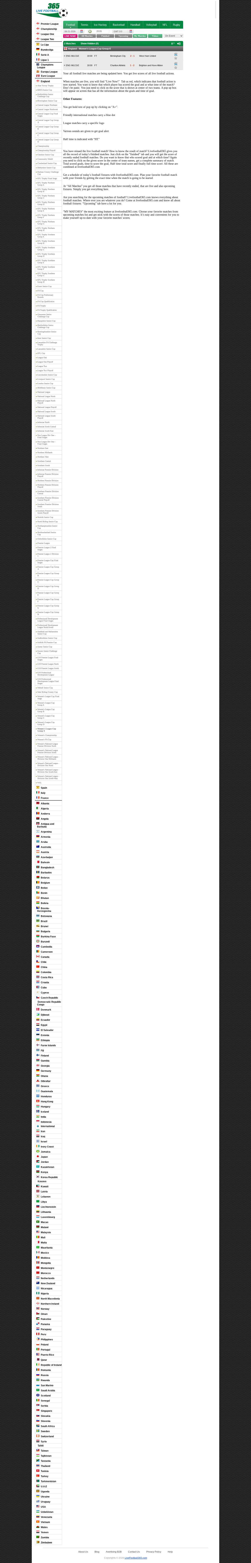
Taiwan (44, 1450)
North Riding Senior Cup (47, 521)
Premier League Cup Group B (48, 574)
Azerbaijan (46, 857)
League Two (47, 39)
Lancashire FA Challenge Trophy (47, 343)
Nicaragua (46, 1288)
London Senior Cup (45, 383)
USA (43, 1507)
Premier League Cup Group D (48, 587)
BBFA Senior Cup (44, 90)
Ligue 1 (44, 60)
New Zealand (47, 1283)
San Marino (46, 1385)
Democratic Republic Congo (49, 1003)
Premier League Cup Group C (48, 581)
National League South (46, 411)
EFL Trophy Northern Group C (46, 197)
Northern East (42, 448)
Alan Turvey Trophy (45, 86)
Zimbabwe (46, 1542)
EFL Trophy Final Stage (47, 178)
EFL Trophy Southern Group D (46, 255)
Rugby (176, 24)
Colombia (45, 972)
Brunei (44, 926)
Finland (44, 1055)
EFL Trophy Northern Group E (46, 210)
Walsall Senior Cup (45, 688)
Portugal (45, 1349)
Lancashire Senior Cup (46, 349)
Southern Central (44, 461)
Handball (135, 24)
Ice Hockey (100, 24)
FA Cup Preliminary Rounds (45, 296)
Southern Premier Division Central (48, 492)
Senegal (45, 1400)
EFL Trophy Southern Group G (46, 274)
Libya (43, 1201)
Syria (43, 1441)
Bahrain (45, 862)
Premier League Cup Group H (48, 613)
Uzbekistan (46, 1512)
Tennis (84, 24)
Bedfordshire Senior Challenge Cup (45, 95)
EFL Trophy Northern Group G (46, 223)
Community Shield (45, 159)
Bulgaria (45, 931)
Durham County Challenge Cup (48, 173)
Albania (44, 803)
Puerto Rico (47, 1354)
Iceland (44, 1111)
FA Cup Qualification (45, 301)
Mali (42, 1237)
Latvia (44, 1191)
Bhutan (44, 898)
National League (43, 392)
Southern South (43, 465)
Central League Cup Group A (48, 121)
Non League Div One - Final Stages (46, 436)
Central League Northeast (47, 105)
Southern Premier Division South (48, 505)
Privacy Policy (153, 1551)
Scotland (45, 1395)
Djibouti (44, 1014)
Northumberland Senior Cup (46, 533)
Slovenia (45, 1421)
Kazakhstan (47, 1167)
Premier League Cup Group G (48, 607)
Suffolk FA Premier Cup (47, 642)
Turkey (44, 1476)
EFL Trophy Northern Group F (46, 216)
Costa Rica (46, 977)
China (43, 967)
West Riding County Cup (47, 692)
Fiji (42, 1050)
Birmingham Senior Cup (47, 101)
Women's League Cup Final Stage (48, 697)
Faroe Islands (48, 1045)
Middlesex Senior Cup (46, 388)
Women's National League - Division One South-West (48, 777)
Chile (43, 962)
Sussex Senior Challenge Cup (47, 652)
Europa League (49, 71)
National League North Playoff (46, 402)
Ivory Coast (47, 1146)
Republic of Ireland (51, 1365)
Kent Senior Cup (44, 338)
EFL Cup (41, 353)
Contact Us (134, 1551)
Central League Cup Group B (48, 128)
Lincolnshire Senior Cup (47, 375)
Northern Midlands (44, 452)
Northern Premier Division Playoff (47, 486)
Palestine (45, 1319)
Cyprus (44, 992)
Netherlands (47, 1278)
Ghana (44, 1076)
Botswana (46, 916)
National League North (46, 396)
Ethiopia (45, 1040)
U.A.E (43, 1486)
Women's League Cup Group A (46, 704)
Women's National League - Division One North (48, 764)
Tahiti (40, 1445)
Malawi (44, 1227)
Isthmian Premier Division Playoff (47, 475)
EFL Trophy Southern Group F (46, 268)
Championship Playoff (46, 150)
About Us (83, 1551)
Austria (44, 852)
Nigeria (44, 1293)
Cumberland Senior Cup (47, 163)
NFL (165, 24)
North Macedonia (50, 1298)
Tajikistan (45, 1456)
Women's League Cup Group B (46, 710)
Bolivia (44, 903)
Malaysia (45, 1232)
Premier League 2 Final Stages (46, 548)
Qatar (43, 1360)
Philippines (46, 1339)
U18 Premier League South (48, 668)
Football (70, 24)
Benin (43, 893)
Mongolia (45, 1263)
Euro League (47, 76)
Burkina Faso (48, 936)
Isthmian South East (45, 431)
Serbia (44, 1405)
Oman (43, 1314)
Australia (45, 847)
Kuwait (44, 1186)
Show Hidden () (90, 43)
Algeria (44, 808)
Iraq (42, 1136)
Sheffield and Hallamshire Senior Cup (47, 633)
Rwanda (45, 1380)
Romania (45, 1370)
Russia (44, 1375)
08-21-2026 (70, 31)
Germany (45, 1071)
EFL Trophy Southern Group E (46, 261)
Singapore (46, 1411)
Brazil (43, 921)
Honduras (46, 1096)
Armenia (45, 837)
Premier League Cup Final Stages (47, 561)
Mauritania (46, 1247)
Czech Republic (49, 997)
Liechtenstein (48, 1207)
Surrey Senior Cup (44, 647)
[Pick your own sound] (175, 54)
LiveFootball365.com (136, 1558)
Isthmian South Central (46, 427)
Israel (43, 1141)
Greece (44, 1086)
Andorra (45, 813)
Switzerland (47, 1436)
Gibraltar (45, 1081)
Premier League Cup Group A (48, 568)
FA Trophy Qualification (47, 310)
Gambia (44, 1060)
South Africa (47, 1426)
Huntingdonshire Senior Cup (46, 333)
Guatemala (46, 1091)
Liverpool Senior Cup (46, 379)
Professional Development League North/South (47, 626)
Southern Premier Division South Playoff (48, 512)
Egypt (43, 1025)
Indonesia (46, 1122)
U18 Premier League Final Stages (47, 658)
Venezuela (46, 1517)
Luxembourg (47, 1217)
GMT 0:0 (118, 31)
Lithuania (45, 1212)
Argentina (46, 831)
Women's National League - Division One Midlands (48, 758)
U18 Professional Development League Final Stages (48, 681)
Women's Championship (47, 735)
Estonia (44, 1035)
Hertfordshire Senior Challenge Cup (45, 326)
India (43, 1117)
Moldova (45, 1258)
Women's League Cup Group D (46, 723)
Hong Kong (46, 1101)
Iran (42, 1131)
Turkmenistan (48, 1481)
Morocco (45, 1273)
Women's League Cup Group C (46, 717)
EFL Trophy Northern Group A (46, 184)
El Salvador (47, 1030)
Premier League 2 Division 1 (48, 555)
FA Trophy (41, 306)
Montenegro (47, 1268)
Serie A (44, 55)
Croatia (44, 982)
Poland (44, 1344)
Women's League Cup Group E (46, 730)
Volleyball (151, 24)
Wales (44, 1527)
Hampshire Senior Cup (46, 321)
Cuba (43, 987)
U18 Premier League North (48, 664)
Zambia (44, 1537)
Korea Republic (49, 1177)
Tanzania (45, 1461)
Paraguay (46, 1329)
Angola (44, 818)
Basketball (119, 24)
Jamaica (45, 1151)
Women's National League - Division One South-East (48, 771)
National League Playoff (46, 407)
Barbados (46, 872)
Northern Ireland (49, 1303)
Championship (48, 29)
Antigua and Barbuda (45, 825)
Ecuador (45, 1020)
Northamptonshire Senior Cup (47, 527)
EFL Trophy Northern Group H (46, 229)
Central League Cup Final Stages (47, 115)
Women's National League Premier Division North (47, 745)
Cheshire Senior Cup (45, 155)
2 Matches (70, 43)
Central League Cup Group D (48, 141)
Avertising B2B (114, 1551)
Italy (42, 793)
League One (47, 34)
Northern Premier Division (47, 480)
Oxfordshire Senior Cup (46, 539)
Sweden (45, 1431)
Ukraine (45, 1496)
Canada (44, 957)
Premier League (49, 24)
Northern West (43, 457)
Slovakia (45, 1416)
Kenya (44, 1172)
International (47, 1126)
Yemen (44, 1532)
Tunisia (44, 1471)
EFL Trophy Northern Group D (46, 203)
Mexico (44, 1252)
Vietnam (45, 1522)
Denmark (45, 1009)
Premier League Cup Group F (48, 600)
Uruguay (45, 1501)
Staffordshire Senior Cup (47, 638)
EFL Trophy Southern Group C (46, 248)
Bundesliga (46, 49)
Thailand (45, 1466)
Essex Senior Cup (44, 286)
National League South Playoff (46, 417)
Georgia (45, 1065)
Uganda (44, 1491)
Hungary (45, 1106)
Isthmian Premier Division (47, 470)
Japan (44, 1157)
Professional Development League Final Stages (47, 620)
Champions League (45, 66)
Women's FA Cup (44, 739)
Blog (97, 1551)
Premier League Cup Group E (48, 594)
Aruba (44, 842)
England (45, 81)
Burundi (45, 941)
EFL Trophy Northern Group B (46, 190)
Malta (43, 1242)
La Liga (44, 44)
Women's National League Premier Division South (47, 751)
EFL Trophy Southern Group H (46, 281)
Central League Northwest (47, 109)
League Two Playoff (45, 370)
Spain (43, 788)
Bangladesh (47, 867)
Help (170, 1551)
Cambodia (46, 946)
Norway (44, 1309)
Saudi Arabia (47, 1390)
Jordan (44, 1162)
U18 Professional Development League (45, 674)
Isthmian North (43, 422)
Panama (45, 1324)
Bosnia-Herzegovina (44, 909)
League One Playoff (45, 362)
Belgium (45, 882)
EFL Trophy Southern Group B (46, 242)
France (44, 798)
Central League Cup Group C (48, 134)
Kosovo (41, 1181)
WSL (39, 783)
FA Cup (40, 291)
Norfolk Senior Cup (45, 517)
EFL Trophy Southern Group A (46, 235)
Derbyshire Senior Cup (46, 168)
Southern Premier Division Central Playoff (48, 499)
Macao (44, 1222)
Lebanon (45, 1196)
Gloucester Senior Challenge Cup (44, 315)
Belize (44, 888)
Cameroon (46, 952)
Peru (43, 1334)
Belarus (45, 877)
